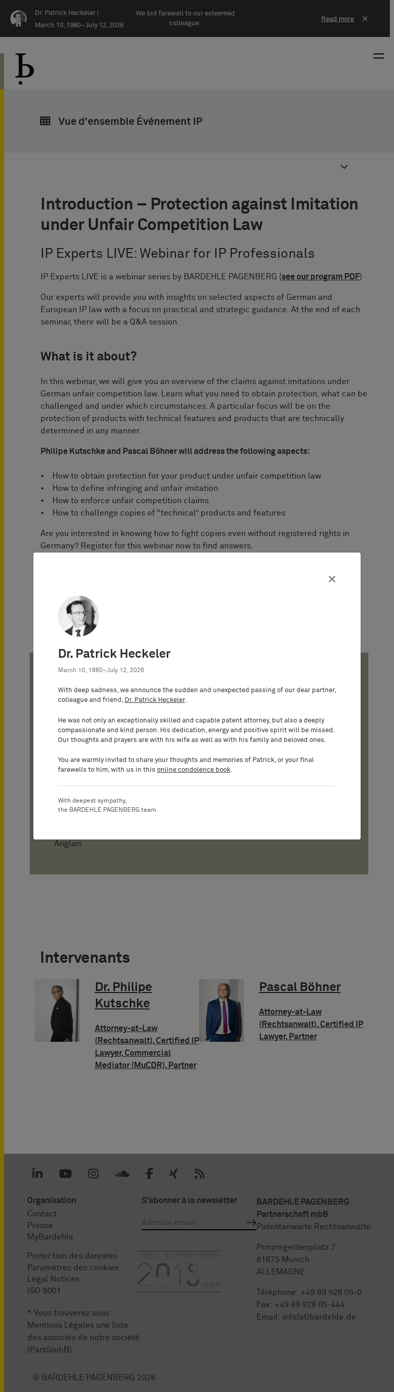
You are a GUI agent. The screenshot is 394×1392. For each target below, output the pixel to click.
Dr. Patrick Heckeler (155, 700)
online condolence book (193, 770)
